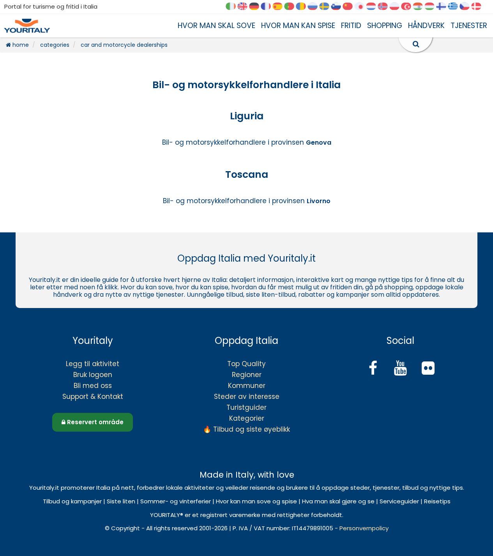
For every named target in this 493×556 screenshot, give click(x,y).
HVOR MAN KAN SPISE (298, 25)
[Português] (292, 7)
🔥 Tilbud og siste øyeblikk (246, 429)
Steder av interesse (246, 396)
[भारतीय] (420, 7)
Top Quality (246, 363)
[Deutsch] (257, 7)
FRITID (351, 25)
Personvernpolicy (364, 528)
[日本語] (362, 7)
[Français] (268, 7)
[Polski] (397, 7)
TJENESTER (469, 25)
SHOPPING (384, 25)
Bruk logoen (92, 374)
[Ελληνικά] (455, 7)
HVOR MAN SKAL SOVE (216, 25)
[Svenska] (327, 7)
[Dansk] (479, 7)
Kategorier (246, 418)
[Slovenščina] (339, 7)
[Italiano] (233, 7)
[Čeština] (467, 7)
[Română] (303, 7)
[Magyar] (432, 7)
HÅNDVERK (426, 25)
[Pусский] (315, 7)
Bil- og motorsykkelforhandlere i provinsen (246, 142)
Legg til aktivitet (92, 363)
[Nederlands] (374, 7)
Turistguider (246, 407)
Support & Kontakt (92, 396)
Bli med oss (93, 385)
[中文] (350, 7)
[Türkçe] (409, 7)
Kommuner (246, 385)
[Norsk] (385, 7)
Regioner (247, 374)
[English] (245, 7)
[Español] (280, 7)
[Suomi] (444, 7)
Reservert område (94, 422)
